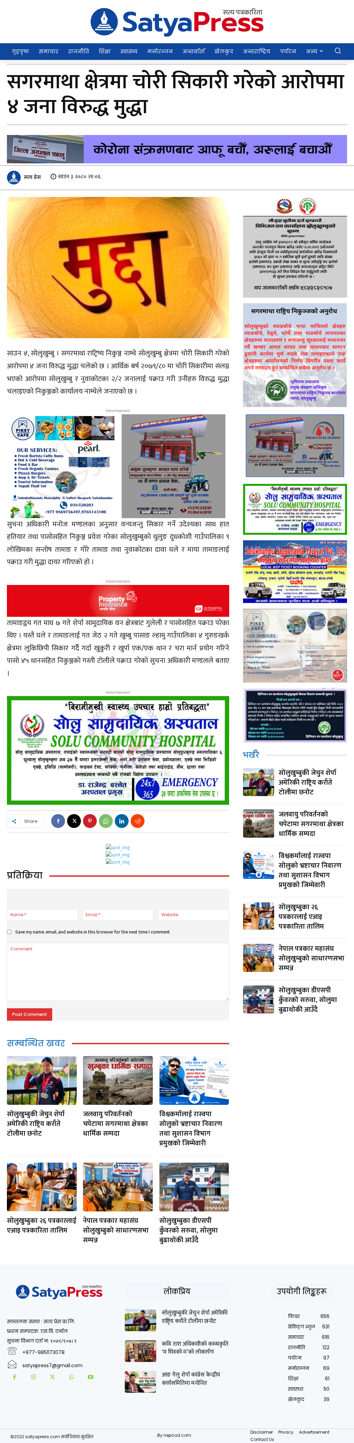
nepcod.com (177, 1435)
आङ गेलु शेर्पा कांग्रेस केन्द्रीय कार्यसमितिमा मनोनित (191, 1379)
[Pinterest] (90, 821)
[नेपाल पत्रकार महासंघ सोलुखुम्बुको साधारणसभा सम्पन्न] (118, 1187)
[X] (74, 821)
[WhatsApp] (106, 821)
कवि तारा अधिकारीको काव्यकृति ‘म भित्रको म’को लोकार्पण (195, 1348)
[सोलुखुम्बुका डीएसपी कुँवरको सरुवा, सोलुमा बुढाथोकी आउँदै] (194, 1187)
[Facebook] (58, 821)
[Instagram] (33, 1378)
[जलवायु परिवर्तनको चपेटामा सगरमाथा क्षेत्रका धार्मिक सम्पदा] (118, 1080)
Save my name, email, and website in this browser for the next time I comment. (93, 932)
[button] (338, 51)
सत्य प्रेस (32, 177)
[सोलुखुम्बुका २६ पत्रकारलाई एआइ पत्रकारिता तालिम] (42, 1187)
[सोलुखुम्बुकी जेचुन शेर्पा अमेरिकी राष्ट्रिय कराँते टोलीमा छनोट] (42, 1080)
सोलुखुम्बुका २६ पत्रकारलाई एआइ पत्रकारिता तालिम (41, 1225)
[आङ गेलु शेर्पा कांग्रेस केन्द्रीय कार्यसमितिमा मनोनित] (140, 1382)
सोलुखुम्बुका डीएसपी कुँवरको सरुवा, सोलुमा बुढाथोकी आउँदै (188, 1230)
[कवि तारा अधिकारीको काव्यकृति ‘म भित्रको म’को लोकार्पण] (140, 1351)
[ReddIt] (138, 821)
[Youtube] (90, 1378)
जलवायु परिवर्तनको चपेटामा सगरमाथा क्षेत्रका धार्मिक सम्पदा (115, 1123)
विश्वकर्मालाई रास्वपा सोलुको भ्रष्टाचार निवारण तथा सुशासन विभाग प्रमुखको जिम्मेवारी (190, 1128)
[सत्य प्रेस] (15, 177)
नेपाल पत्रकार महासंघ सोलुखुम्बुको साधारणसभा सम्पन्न (116, 1230)
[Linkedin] (122, 821)
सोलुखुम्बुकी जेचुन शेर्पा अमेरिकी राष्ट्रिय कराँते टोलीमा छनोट (36, 1123)
